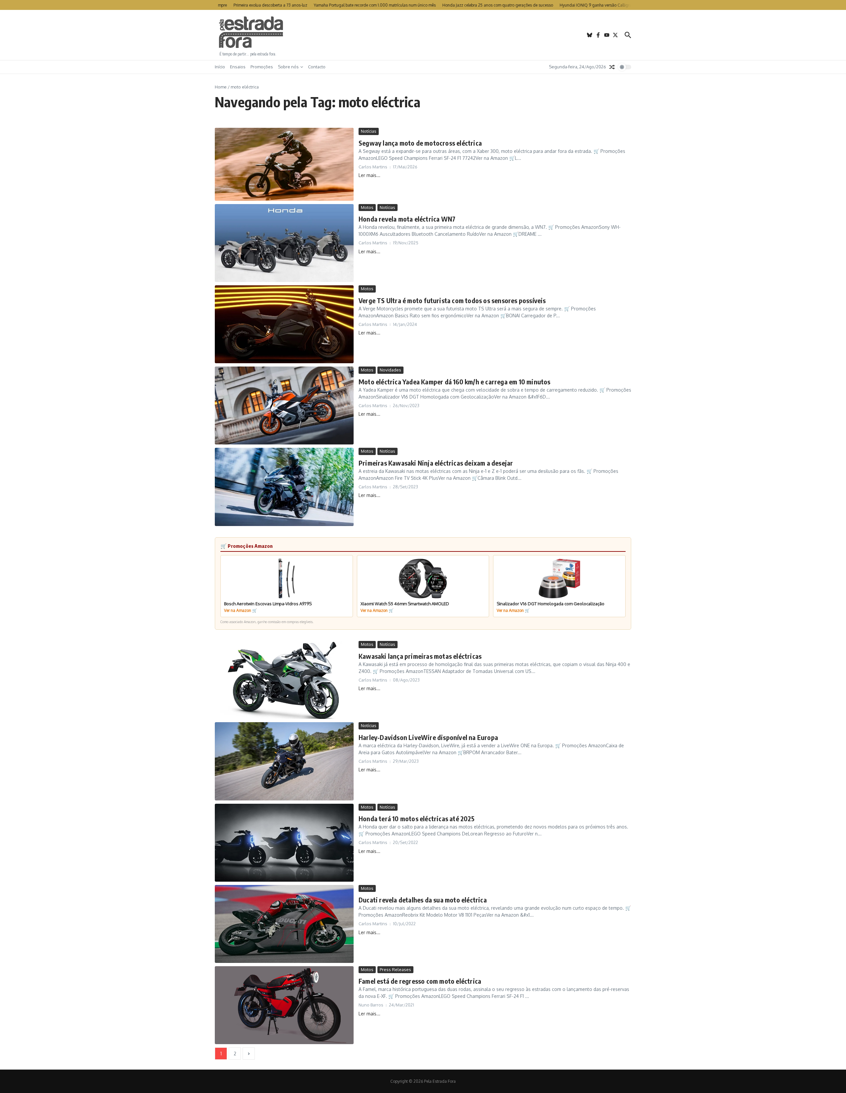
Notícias (368, 131)
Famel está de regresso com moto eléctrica (420, 981)
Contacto (317, 66)
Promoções (261, 66)
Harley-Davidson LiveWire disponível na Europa (428, 737)
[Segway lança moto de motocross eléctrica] (284, 164)
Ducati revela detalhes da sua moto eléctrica (423, 900)
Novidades (390, 369)
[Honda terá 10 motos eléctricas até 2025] (284, 843)
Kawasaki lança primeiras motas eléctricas (420, 656)
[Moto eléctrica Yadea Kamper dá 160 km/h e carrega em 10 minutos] (284, 405)
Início (220, 66)
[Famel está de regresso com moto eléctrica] (284, 1005)
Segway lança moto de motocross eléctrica (420, 143)
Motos (367, 207)
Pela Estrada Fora (251, 32)
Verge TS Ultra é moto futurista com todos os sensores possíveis (452, 300)
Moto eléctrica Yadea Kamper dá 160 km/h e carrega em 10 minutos (455, 381)
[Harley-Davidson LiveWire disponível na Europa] (284, 761)
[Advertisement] (423, 35)
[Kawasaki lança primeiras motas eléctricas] (284, 680)
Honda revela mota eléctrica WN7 (407, 219)
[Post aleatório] (612, 67)
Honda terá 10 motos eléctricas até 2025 (417, 818)
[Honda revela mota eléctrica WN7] (284, 243)
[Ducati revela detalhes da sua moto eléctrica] (284, 924)
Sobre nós (288, 66)
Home (221, 86)
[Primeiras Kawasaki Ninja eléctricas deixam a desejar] (284, 487)
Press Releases (395, 969)
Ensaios (238, 66)
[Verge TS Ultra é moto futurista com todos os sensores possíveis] (284, 324)
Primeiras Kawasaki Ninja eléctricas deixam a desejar (436, 463)
